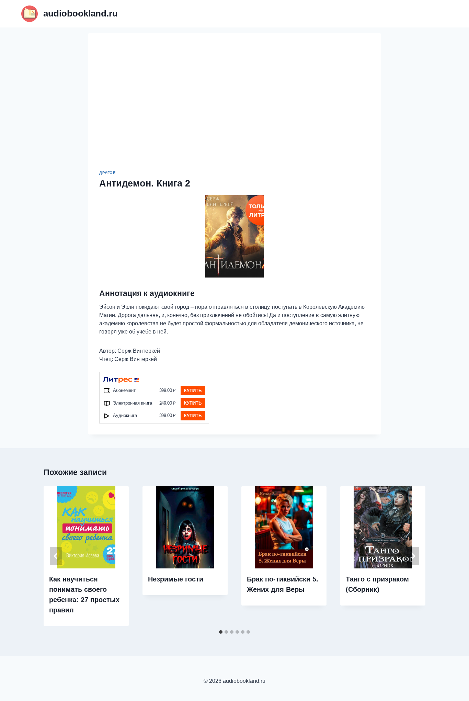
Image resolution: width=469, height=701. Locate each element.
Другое (107, 173)
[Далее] (413, 556)
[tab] (220, 632)
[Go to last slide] (56, 556)
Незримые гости (175, 579)
